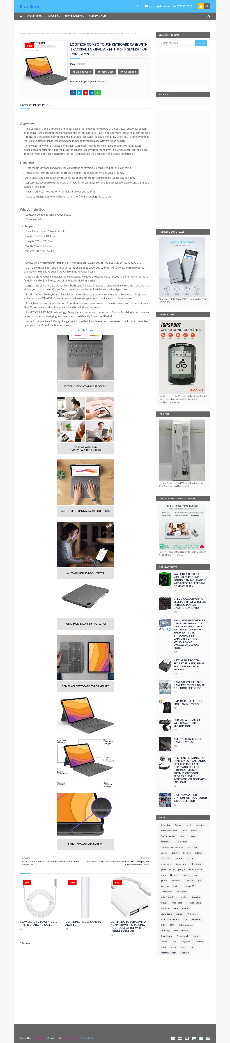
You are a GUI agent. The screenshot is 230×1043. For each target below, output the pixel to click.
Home (23, 33)
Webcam (185, 952)
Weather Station (168, 952)
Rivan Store (29, 6)
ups (192, 947)
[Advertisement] (183, 167)
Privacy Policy (87, 1038)
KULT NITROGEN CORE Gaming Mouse (188, 740)
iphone (164, 880)
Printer (179, 913)
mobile (184, 897)
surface (199, 941)
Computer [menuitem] (34, 16)
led (199, 880)
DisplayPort (166, 858)
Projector (192, 913)
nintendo (165, 908)
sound (196, 936)
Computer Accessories (172, 847)
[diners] (201, 1038)
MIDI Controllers (169, 897)
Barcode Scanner (169, 830)
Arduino (200, 825)
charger (192, 836)
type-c (184, 947)
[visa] (180, 1038)
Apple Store (85, 330)
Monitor (196, 897)
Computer (182, 841)
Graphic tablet (196, 869)
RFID (163, 925)
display (198, 852)
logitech (177, 886)
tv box (173, 947)
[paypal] (173, 1038)
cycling (175, 852)
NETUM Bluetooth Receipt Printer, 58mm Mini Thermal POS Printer (189, 665)
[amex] (207, 1038)
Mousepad (177, 902)
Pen (176, 908)
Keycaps (190, 880)
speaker (164, 941)
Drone (179, 858)
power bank (166, 913)
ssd (174, 941)
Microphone (166, 891)
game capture (167, 869)
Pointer (185, 908)
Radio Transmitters (170, 919)
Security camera (182, 930)
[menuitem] (22, 16)
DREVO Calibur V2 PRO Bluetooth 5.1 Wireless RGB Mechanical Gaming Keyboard (190, 603)
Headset (174, 875)
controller (192, 847)
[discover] (194, 1038)
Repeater (196, 919)
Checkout (130, 71)
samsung (165, 930)
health (186, 875)
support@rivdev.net (159, 6)
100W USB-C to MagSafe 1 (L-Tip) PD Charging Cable (39, 923)
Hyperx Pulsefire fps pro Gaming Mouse (188, 702)
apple (91, 81)
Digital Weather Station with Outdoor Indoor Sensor (190, 797)
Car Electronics (168, 836)
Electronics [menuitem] (73, 16)
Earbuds (191, 858)
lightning (165, 886)
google (181, 869)
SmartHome (166, 936)
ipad (195, 875)
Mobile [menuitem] (53, 16)
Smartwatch (182, 936)
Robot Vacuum (186, 925)
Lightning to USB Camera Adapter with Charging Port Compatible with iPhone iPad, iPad (128, 926)
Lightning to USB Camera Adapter (83, 923)
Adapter (178, 825)
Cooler (164, 852)
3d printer (165, 825)
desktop (187, 852)
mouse (164, 902)
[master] (187, 1038)
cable (184, 830)
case (182, 836)
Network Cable (194, 902)
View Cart (107, 71)
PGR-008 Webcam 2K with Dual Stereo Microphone (187, 723)
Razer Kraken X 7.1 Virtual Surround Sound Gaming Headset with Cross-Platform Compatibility (190, 580)
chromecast (166, 841)
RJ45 (172, 925)
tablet (163, 947)
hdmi (163, 875)
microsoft (182, 891)
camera (195, 830)
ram (185, 919)
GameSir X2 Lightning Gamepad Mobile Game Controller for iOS (189, 685)
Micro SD (190, 886)
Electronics (166, 864)
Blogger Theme (38, 1038)
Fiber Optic (195, 864)
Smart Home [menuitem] (97, 16)
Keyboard (33, 33)
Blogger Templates (70, 1038)
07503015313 (184, 6)
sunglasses (186, 941)
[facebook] (136, 6)
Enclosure (181, 864)
